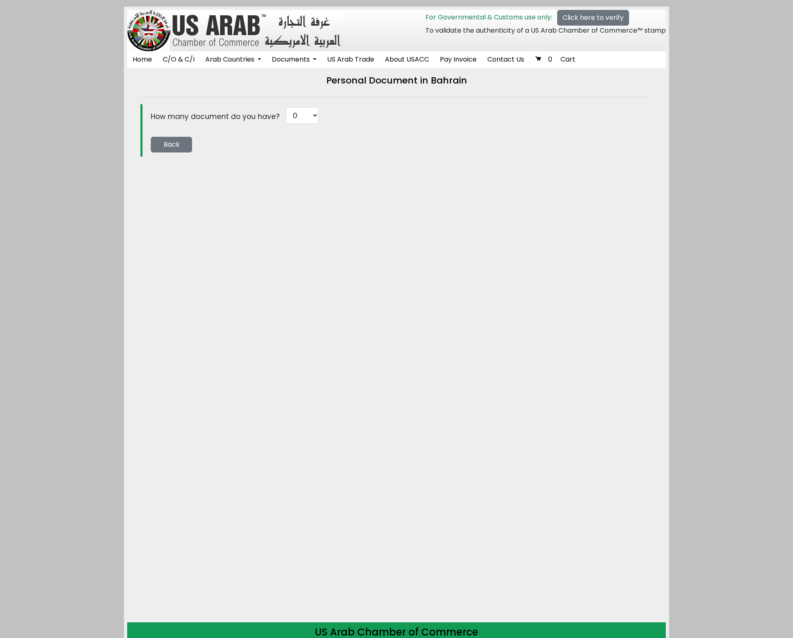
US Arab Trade (350, 59)
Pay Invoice (458, 59)
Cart (561, 59)
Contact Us (505, 59)
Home (142, 59)
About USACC (407, 59)
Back (172, 144)
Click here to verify (593, 17)
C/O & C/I (179, 59)
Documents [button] (291, 59)
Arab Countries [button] (230, 59)
